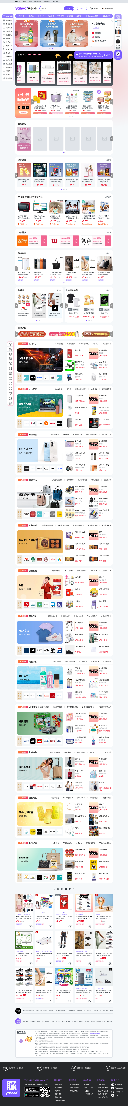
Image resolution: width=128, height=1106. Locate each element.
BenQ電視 (58, 389)
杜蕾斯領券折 (106, 570)
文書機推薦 (59, 343)
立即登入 (96, 27)
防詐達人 (96, 343)
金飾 (103, 1021)
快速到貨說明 (103, 1094)
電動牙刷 (109, 1021)
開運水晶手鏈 (55, 752)
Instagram (119, 1091)
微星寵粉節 (71, 343)
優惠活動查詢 (74, 1091)
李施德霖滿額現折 (104, 707)
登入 (82, 8)
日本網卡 (75, 1021)
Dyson (81, 1021)
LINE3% (56, 843)
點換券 (21, 16)
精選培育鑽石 (94, 798)
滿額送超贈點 (68, 570)
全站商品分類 (103, 1097)
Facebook (119, 1088)
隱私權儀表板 (60, 1100)
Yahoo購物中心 (26, 8)
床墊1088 (70, 480)
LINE (117, 1095)
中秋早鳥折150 (78, 525)
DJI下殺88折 (106, 434)
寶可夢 (93, 1021)
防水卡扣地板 (82, 480)
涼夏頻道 (70, 16)
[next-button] (111, 334)
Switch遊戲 (45, 1021)
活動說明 (108, 197)
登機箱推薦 (107, 752)
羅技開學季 (107, 343)
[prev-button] (16, 334)
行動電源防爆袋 (92, 434)
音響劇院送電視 (80, 389)
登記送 (31, 16)
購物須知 (58, 1097)
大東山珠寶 (81, 798)
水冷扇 (52, 1021)
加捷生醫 (94, 570)
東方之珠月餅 (106, 525)
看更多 (118, 48)
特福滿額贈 (95, 480)
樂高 (38, 1021)
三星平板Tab (77, 434)
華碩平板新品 (84, 343)
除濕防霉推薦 (57, 707)
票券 (63, 1021)
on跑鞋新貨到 (106, 616)
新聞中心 (118, 1084)
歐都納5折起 (78, 616)
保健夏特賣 (56, 570)
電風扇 (68, 389)
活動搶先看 (83, 661)
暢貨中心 (41, 16)
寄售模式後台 (103, 1087)
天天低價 (60, 16)
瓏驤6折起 (55, 798)
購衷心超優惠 (74, 1087)
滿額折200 (107, 480)
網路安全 (58, 1087)
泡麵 (111, 1011)
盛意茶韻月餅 (93, 525)
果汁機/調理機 (60, 1011)
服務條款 (58, 1094)
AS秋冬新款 (81, 752)
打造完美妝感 (70, 661)
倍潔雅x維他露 (43, 707)
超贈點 (107, 16)
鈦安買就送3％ (57, 480)
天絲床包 (33, 1021)
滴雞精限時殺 (82, 570)
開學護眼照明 (106, 389)
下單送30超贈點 (105, 843)
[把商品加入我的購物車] (30, 926)
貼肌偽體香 (107, 661)
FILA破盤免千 (92, 616)
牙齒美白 (52, 1011)
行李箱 (68, 1021)
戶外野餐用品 (71, 1011)
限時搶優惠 (57, 661)
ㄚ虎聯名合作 (89, 1094)
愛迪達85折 (65, 616)
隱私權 (57, 1091)
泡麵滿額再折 (90, 843)
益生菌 (98, 1021)
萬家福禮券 (107, 798)
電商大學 (101, 1084)
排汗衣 (58, 1021)
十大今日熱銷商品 (28, 1011)
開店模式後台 (103, 1091)
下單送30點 (67, 843)
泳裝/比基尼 (97, 1011)
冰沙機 (87, 1021)
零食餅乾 (79, 1011)
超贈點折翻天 (74, 1084)
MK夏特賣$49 (68, 798)
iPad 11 (66, 434)
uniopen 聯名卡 (94, 16)
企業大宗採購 (89, 1087)
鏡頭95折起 (55, 434)
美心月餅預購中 (48, 525)
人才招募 (87, 1091)
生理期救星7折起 (88, 707)
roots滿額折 (68, 752)
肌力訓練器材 (88, 1011)
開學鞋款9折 (52, 616)
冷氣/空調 (39, 1011)
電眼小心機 (95, 661)
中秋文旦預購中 (63, 525)
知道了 (108, 55)
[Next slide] (32, 902)
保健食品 (105, 1011)
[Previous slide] (16, 902)
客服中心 (87, 1084)
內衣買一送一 (94, 752)
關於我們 (58, 1084)
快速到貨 (51, 16)
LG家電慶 (94, 389)
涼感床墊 (25, 1021)
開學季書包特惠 (72, 707)
